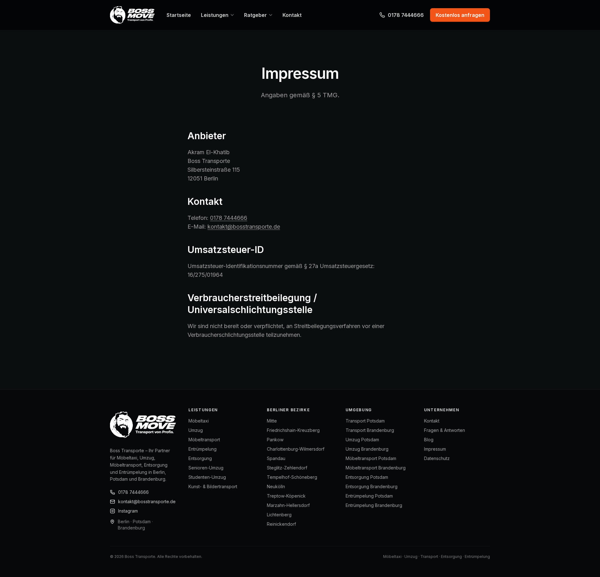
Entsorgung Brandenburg (372, 486)
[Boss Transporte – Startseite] (132, 15)
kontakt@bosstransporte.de (244, 226)
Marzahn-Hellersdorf (288, 505)
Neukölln (276, 486)
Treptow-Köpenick (286, 496)
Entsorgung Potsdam (367, 477)
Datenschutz (437, 458)
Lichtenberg (279, 514)
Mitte (272, 420)
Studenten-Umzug (207, 477)
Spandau (276, 458)
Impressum (435, 449)
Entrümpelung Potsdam (369, 496)
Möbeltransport (204, 439)
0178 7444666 (406, 15)
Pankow (275, 439)
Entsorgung (200, 458)
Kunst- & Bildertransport (212, 486)
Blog (428, 439)
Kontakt (431, 420)
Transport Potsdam (365, 420)
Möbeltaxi (198, 420)
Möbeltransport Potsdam (371, 458)
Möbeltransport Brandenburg (376, 467)
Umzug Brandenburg (367, 449)
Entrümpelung (202, 449)
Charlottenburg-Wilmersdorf (295, 449)
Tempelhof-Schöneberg (292, 477)
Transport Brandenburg (370, 430)
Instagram (128, 511)
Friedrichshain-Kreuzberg (293, 430)
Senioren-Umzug (205, 467)
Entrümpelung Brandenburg (374, 505)
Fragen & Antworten (444, 430)
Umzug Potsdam (362, 439)
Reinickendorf (281, 524)
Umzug (195, 430)
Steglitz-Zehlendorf (287, 467)
